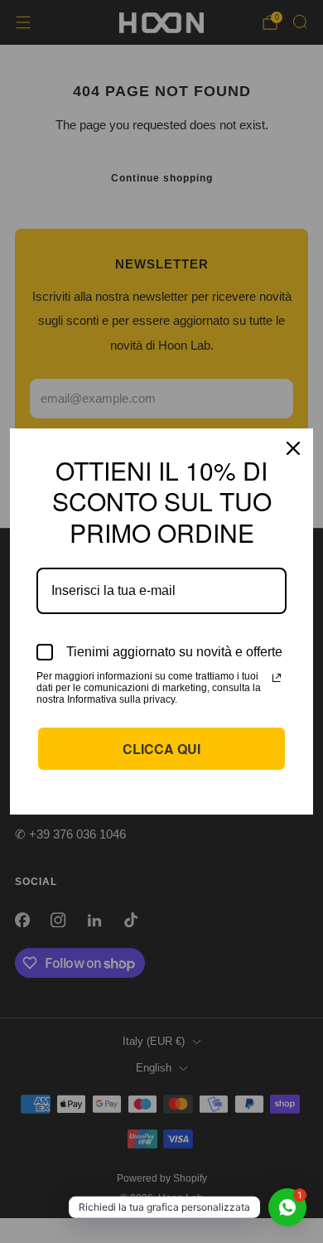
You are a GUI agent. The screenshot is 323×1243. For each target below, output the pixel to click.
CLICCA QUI (161, 748)
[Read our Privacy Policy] (277, 678)
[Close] (293, 448)
